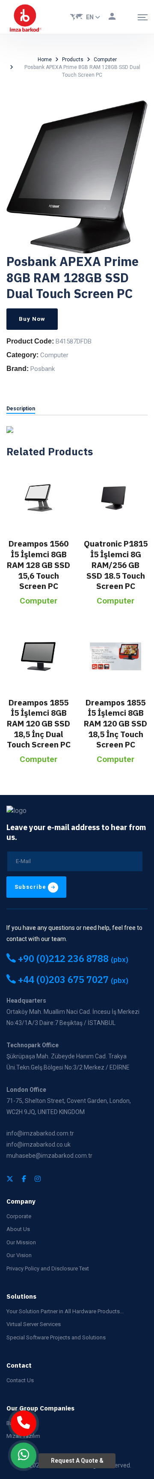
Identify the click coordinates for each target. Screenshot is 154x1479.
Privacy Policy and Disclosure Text (47, 1268)
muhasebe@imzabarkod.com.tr (49, 1155)
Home (45, 60)
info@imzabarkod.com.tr (40, 1133)
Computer (105, 60)
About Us (18, 1229)
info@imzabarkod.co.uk (38, 1144)
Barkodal (17, 1423)
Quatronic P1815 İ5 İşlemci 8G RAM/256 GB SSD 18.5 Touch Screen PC (116, 564)
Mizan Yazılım (23, 1436)
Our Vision (19, 1255)
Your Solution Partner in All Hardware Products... (65, 1311)
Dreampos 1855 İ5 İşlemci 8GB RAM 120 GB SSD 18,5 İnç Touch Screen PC (115, 723)
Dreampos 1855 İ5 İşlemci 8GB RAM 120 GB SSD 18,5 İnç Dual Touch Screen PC (39, 723)
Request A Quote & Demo (77, 1462)
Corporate (18, 1216)
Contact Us (20, 1380)
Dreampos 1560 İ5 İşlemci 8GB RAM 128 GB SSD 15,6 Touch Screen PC (38, 564)
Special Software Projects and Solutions (56, 1337)
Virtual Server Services (33, 1324)
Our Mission (21, 1242)
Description (20, 409)
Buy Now (32, 319)
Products (72, 60)
